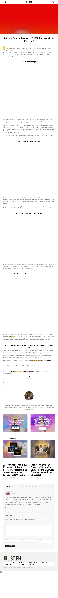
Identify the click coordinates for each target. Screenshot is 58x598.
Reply (6, 507)
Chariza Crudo (18, 424)
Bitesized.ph (46, 562)
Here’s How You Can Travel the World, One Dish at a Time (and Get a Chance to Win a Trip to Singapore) (42, 469)
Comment (7, 523)
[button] (27, 480)
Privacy (29, 562)
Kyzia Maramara (29, 403)
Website (40, 539)
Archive (37, 562)
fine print (11, 336)
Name (7, 539)
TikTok (24, 371)
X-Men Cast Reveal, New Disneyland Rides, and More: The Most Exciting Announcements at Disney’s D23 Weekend (15, 469)
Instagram (18, 371)
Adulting (15, 417)
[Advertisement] (29, 583)
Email (23, 539)
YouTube (30, 371)
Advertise (21, 562)
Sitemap (12, 562)
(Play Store (34, 360)
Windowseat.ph (11, 564)
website (49, 360)
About (5, 562)
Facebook (13, 371)
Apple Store (40, 360)
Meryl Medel (12, 477)
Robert (12, 491)
